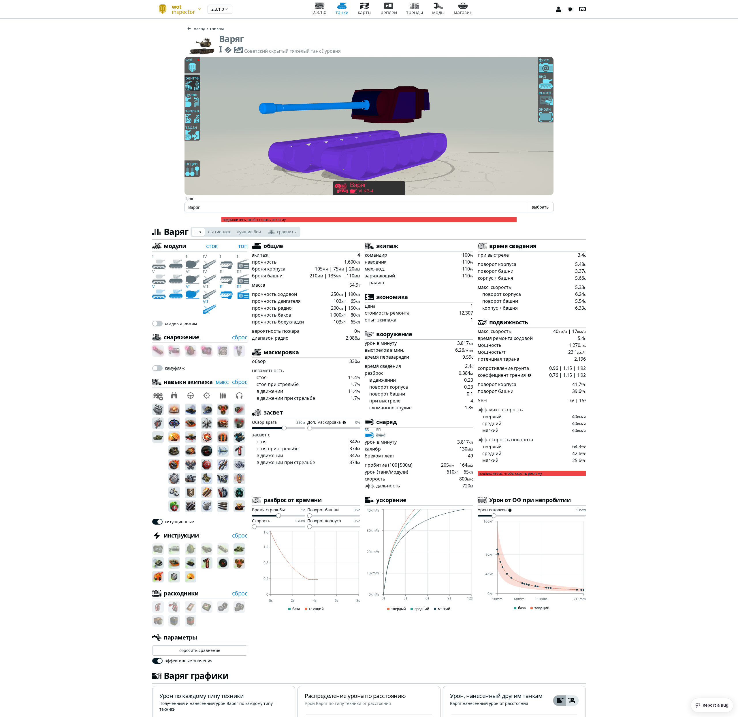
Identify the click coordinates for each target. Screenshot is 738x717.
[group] (566, 700)
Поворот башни (323, 510)
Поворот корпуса (324, 521)
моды (438, 12)
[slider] (284, 428)
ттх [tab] (198, 231)
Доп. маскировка (324, 422)
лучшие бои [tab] (249, 231)
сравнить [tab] (286, 231)
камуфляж (175, 368)
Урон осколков (492, 510)
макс (222, 382)
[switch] (157, 323)
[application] (306, 571)
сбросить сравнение (199, 650)
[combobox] (177, 9)
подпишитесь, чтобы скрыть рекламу (254, 219)
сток (212, 246)
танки (342, 12)
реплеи (389, 12)
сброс (240, 337)
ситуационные (179, 522)
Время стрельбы (268, 510)
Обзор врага (264, 422)
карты (364, 12)
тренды (414, 12)
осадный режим (181, 323)
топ (243, 246)
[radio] (559, 700)
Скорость (261, 521)
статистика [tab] (219, 231)
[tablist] (245, 232)
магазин (463, 12)
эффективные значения (188, 661)
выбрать (540, 207)
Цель (189, 198)
